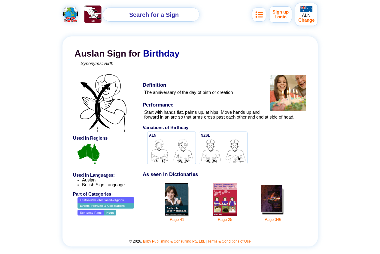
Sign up (280, 12)
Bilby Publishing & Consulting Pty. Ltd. (174, 241)
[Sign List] (259, 15)
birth (108, 63)
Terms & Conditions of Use (229, 241)
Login (281, 16)
